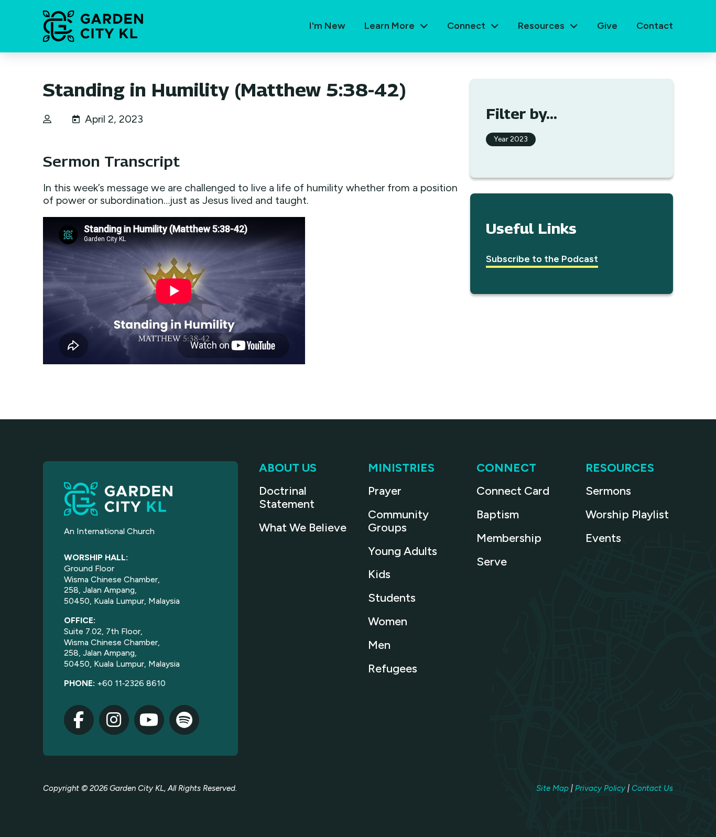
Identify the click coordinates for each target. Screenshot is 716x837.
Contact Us (652, 788)
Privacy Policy (600, 788)
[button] (396, 26)
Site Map (552, 788)
